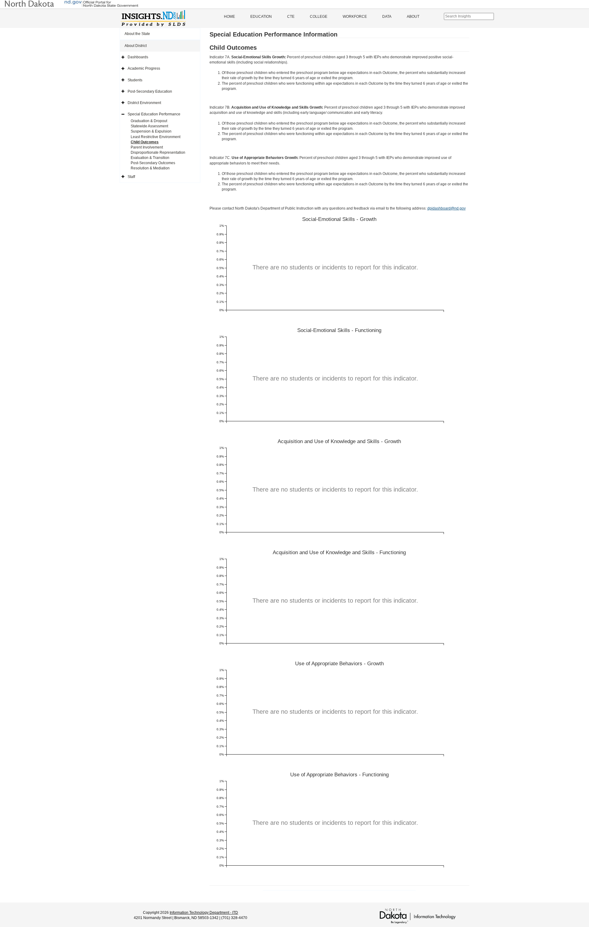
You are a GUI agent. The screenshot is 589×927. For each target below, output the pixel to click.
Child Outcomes (145, 142)
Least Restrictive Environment (155, 137)
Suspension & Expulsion (151, 131)
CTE (290, 16)
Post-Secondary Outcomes (153, 163)
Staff (131, 177)
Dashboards (138, 57)
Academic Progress (144, 68)
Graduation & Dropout (149, 121)
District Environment (144, 103)
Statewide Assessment (149, 126)
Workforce (355, 16)
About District (136, 46)
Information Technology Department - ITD (204, 912)
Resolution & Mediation (150, 168)
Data (386, 16)
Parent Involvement (147, 147)
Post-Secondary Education (150, 91)
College (318, 16)
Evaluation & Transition (150, 158)
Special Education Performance (154, 114)
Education (261, 16)
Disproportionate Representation (158, 152)
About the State (137, 34)
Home (229, 16)
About (413, 16)
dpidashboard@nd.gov (446, 208)
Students (135, 80)
